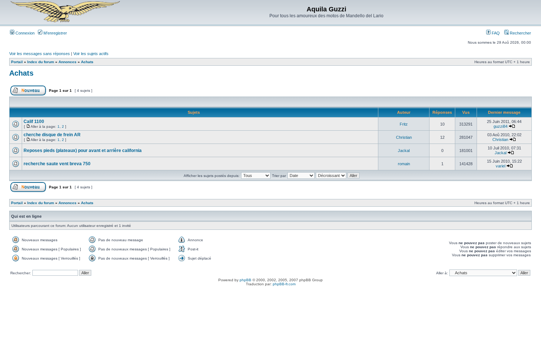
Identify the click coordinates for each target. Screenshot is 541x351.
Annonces (68, 62)
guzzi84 (501, 126)
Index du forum (40, 62)
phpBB (245, 280)
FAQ (495, 33)
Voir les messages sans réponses (39, 53)
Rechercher (520, 33)
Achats (87, 62)
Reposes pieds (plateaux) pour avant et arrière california (83, 150)
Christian (404, 137)
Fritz (404, 124)
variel (500, 166)
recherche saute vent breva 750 (57, 163)
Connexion (24, 33)
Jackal (404, 150)
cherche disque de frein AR (52, 134)
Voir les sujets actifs (91, 53)
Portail (17, 62)
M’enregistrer (54, 33)
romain (404, 164)
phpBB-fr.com (284, 284)
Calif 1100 (34, 121)
